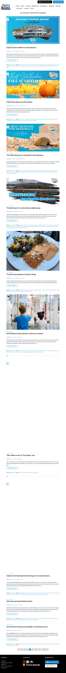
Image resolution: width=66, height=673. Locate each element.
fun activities (52, 225)
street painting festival (42, 594)
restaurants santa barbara (19, 291)
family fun (47, 119)
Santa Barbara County (55, 64)
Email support (4, 667)
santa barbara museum (39, 351)
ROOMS (28, 6)
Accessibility (51, 665)
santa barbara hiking (32, 619)
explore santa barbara (23, 64)
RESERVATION (35, 6)
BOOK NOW (58, 2)
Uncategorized (9, 45)
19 (44, 649)
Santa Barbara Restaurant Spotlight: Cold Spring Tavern (27, 627)
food (28, 64)
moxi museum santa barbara (23, 351)
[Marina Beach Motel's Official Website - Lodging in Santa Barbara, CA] (7, 7)
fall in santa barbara (41, 119)
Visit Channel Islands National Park (19, 601)
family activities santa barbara (44, 225)
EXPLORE (58, 6)
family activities (30, 350)
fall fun (36, 119)
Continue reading (12, 60)
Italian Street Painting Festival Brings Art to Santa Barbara (28, 576)
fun (14, 172)
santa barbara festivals (25, 594)
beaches (32, 170)
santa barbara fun (17, 66)
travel (33, 472)
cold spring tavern (22, 643)
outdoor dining (53, 289)
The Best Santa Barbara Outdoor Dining (21, 274)
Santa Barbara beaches (50, 172)
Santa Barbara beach (47, 64)
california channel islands (23, 618)
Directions (3, 664)
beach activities (24, 170)
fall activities (32, 119)
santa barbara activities (38, 64)
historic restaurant (37, 643)
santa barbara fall (24, 120)
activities (20, 225)
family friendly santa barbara (49, 350)
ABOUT (22, 6)
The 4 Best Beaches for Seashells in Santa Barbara (24, 155)
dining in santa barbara (25, 289)
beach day (29, 170)
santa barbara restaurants (25, 66)
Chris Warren (22, 51)
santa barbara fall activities (32, 120)
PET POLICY (19, 8)
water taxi (36, 472)
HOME (17, 6)
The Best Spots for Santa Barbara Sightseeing (23, 208)
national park (55, 618)
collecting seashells (38, 170)
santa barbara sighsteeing (28, 226)
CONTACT (26, 8)
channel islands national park (39, 618)
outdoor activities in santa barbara (44, 289)
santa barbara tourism (43, 66)
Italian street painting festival (54, 592)
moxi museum (14, 351)
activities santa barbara (26, 225)
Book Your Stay (52, 662)
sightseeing (10, 227)
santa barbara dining (10, 66)
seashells (14, 173)
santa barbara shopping (34, 66)
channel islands (31, 618)
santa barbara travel (51, 66)
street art (30, 594)
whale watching (25, 227)
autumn (20, 119)
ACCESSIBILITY (44, 6)
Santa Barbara (31, 64)
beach (20, 170)
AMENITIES (52, 6)
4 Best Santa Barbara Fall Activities (19, 102)
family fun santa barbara (53, 119)
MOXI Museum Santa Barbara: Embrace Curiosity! (24, 333)
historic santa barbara (45, 643)
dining (20, 289)
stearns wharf (15, 227)
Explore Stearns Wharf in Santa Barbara (21, 47)
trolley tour (20, 227)
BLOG (32, 8)
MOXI (11, 351)
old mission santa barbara (13, 226)
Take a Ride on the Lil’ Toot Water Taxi (20, 455)
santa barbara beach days (41, 172)
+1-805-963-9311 (8, 666)
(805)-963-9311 (45, 2)
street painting (35, 594)
